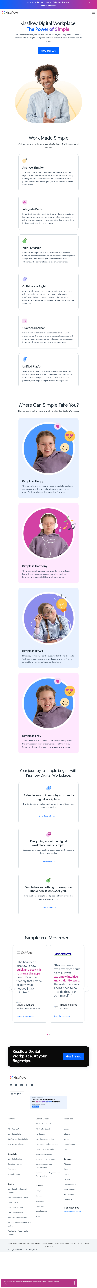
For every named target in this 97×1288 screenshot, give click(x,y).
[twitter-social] (11, 1085)
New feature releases (16, 1144)
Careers (67, 1179)
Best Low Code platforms (18, 1197)
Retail (38, 1216)
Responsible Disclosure (63, 1243)
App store (11, 1169)
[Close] (89, 2)
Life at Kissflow (70, 1184)
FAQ (65, 1149)
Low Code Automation (45, 1139)
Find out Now (47, 908)
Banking (39, 1196)
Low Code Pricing (15, 1159)
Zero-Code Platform (15, 1207)
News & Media (69, 1189)
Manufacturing (41, 1211)
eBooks (67, 1134)
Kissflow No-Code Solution (18, 1139)
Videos (66, 1139)
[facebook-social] (27, 1085)
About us (67, 1164)
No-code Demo (14, 1174)
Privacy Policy (26, 1243)
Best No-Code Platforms (17, 1217)
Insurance (40, 1201)
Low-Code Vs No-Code (45, 1149)
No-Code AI (40, 1134)
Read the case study (25, 1016)
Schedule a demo (15, 1164)
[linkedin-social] (16, 1085)
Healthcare (40, 1206)
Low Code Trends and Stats (46, 1144)
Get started (48, 50)
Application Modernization (46, 1159)
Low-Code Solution (15, 1202)
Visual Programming (44, 1154)
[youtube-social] (32, 1085)
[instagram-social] (21, 1085)
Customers (68, 1169)
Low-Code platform (15, 1134)
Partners (67, 1174)
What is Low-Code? (43, 1124)
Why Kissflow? (13, 1129)
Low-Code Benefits (15, 1212)
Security (45, 1243)
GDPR (51, 1243)
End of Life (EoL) (77, 1243)
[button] (86, 989)
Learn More (47, 862)
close (70, 1283)
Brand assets (69, 1194)
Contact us (68, 1199)
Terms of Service (14, 1243)
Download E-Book (47, 816)
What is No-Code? (43, 1129)
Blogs (66, 1124)
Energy (38, 1191)
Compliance (36, 1243)
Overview (11, 1124)
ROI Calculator (69, 1144)
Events (66, 1129)
